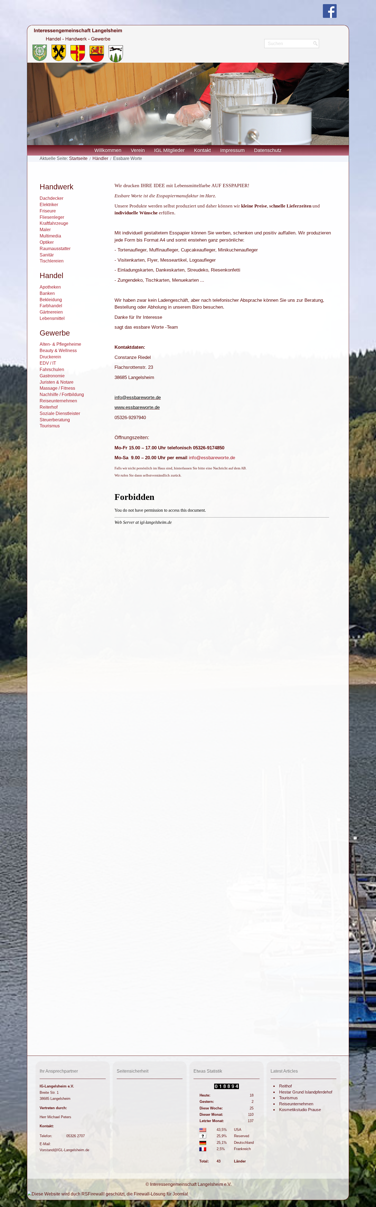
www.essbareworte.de (137, 407)
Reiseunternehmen (58, 400)
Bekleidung (51, 299)
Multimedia (50, 236)
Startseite (78, 158)
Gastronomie (52, 375)
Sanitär (47, 255)
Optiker (47, 242)
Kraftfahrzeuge (54, 223)
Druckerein (50, 357)
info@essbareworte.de (138, 397)
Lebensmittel (52, 318)
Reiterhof (49, 407)
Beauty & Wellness (58, 350)
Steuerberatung (55, 419)
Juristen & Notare (56, 382)
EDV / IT (48, 363)
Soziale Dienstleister (60, 413)
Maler (45, 229)
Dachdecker (51, 198)
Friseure (48, 211)
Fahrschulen (52, 369)
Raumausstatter (55, 248)
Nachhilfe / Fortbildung (62, 394)
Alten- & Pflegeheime (60, 344)
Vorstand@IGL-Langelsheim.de (64, 1150)
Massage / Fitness (57, 388)
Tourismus (50, 425)
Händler (100, 158)
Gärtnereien (51, 312)
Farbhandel (51, 305)
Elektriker (49, 204)
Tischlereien (52, 261)
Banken (47, 293)
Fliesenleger (52, 217)
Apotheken (50, 287)
